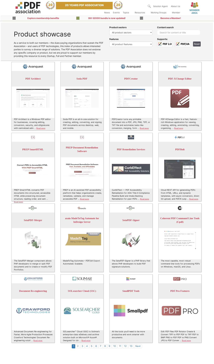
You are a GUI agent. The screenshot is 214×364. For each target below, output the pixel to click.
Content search (165, 27)
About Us (175, 6)
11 (120, 346)
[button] (149, 6)
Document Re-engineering (33, 291)
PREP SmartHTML (33, 149)
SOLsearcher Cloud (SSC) (82, 291)
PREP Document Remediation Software (82, 149)
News (107, 12)
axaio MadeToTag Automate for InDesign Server (82, 220)
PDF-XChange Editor (180, 78)
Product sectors (118, 27)
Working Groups (158, 12)
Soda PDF (81, 78)
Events (116, 12)
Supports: (162, 39)
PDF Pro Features (180, 291)
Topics (126, 12)
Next (138, 346)
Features (114, 39)
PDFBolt (180, 149)
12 (125, 346)
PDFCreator (131, 78)
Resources (140, 12)
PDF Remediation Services (131, 149)
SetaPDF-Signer (131, 220)
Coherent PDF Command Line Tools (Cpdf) (179, 220)
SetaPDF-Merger (33, 220)
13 (131, 346)
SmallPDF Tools (130, 291)
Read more (40, 128)
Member (176, 12)
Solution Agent (160, 6)
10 (114, 346)
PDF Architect (33, 78)
